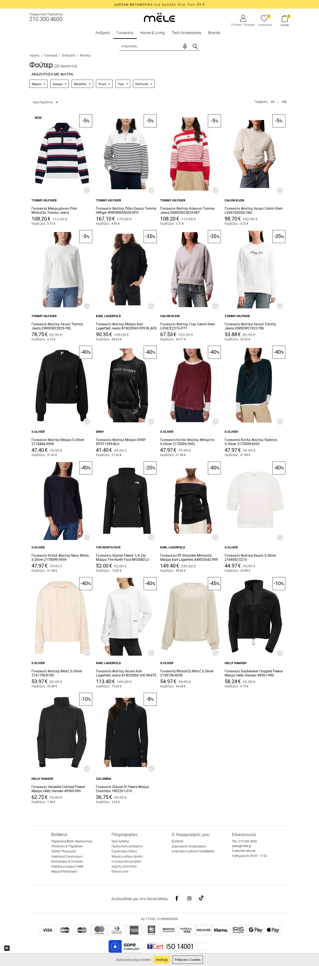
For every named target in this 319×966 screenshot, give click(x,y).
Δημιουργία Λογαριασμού (189, 846)
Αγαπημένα (265, 24)
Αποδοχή (162, 959)
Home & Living (152, 32)
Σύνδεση (236, 24)
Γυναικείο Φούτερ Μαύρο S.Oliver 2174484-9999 (57, 442)
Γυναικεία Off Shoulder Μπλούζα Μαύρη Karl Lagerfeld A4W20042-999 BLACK (189, 557)
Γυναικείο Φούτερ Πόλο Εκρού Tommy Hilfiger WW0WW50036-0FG (126, 210)
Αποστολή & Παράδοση (67, 846)
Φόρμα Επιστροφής (64, 871)
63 (273, 102)
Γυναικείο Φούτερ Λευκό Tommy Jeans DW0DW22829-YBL (57, 326)
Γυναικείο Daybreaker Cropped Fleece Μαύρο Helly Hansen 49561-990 (254, 673)
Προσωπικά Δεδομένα (127, 846)
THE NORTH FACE (108, 547)
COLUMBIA (103, 778)
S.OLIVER (38, 431)
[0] (264, 18)
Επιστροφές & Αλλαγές (67, 861)
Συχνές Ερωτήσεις (124, 851)
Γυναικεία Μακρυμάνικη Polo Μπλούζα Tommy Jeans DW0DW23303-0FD (54, 210)
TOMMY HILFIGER (44, 200)
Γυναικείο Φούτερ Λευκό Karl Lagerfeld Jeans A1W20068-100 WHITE (126, 673)
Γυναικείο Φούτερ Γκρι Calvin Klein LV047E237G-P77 (187, 326)
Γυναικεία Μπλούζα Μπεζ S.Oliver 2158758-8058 (187, 673)
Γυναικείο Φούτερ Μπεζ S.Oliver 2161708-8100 (56, 673)
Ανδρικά (102, 32)
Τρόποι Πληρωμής (63, 851)
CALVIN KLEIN (234, 200)
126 (283, 102)
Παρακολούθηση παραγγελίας (71, 841)
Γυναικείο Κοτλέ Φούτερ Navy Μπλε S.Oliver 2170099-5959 (60, 557)
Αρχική (34, 55)
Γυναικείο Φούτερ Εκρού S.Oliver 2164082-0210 (250, 557)
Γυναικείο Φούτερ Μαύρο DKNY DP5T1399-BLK (121, 442)
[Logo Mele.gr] (159, 17)
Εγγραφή (249, 24)
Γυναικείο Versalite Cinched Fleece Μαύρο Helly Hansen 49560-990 (58, 789)
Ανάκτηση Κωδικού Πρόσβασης (193, 851)
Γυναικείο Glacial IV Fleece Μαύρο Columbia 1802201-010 (122, 789)
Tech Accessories (186, 32)
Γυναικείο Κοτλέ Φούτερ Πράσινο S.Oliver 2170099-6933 (251, 442)
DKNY (100, 431)
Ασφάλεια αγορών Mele (67, 866)
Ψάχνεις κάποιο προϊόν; (127, 856)
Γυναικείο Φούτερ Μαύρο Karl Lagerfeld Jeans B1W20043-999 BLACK (126, 326)
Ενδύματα (68, 55)
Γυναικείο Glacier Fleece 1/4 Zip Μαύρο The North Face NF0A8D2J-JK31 (123, 557)
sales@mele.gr (242, 846)
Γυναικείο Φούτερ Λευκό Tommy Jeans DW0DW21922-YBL (250, 326)
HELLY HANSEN (235, 663)
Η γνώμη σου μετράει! (126, 861)
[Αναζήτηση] (195, 46)
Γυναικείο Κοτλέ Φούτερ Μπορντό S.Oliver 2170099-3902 (187, 442)
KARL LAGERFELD (108, 316)
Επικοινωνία (120, 871)
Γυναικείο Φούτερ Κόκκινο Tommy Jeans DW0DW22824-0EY (187, 210)
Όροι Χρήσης (120, 841)
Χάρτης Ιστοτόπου (124, 866)
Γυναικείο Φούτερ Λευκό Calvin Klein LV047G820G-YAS (254, 210)
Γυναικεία (125, 32)
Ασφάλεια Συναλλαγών (67, 856)
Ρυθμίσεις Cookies (188, 959)
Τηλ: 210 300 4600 (244, 841)
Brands (214, 32)
